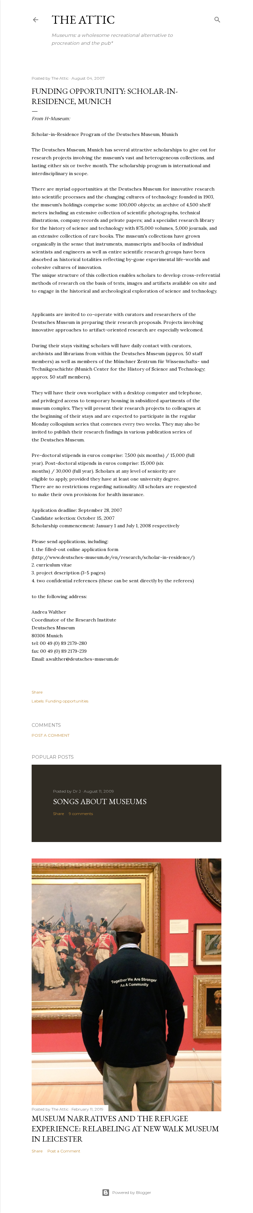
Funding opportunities (66, 701)
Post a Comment (51, 735)
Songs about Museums (100, 801)
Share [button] (37, 692)
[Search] (217, 18)
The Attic (83, 19)
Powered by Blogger (131, 1192)
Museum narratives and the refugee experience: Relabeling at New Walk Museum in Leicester (125, 1128)
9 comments (81, 813)
